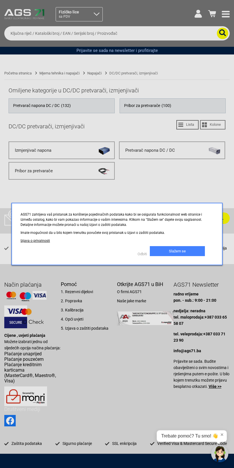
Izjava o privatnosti (35, 241)
